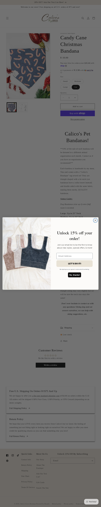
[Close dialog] (95, 220)
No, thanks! (74, 274)
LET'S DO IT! (74, 263)
